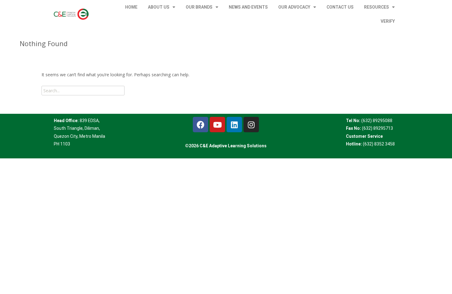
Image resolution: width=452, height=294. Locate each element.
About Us (158, 7)
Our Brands (199, 7)
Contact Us (340, 7)
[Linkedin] (234, 124)
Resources (376, 7)
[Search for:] (83, 90)
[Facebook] (200, 124)
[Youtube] (217, 124)
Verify (388, 21)
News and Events (248, 7)
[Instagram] (251, 124)
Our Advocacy (294, 7)
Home (131, 7)
